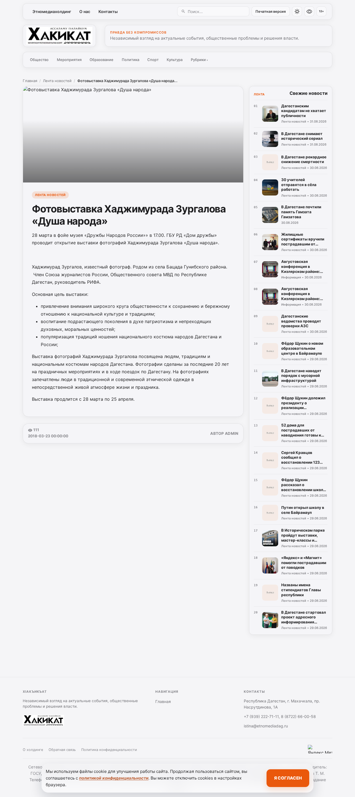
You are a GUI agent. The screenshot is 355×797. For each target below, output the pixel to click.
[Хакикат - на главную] (59, 36)
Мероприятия (69, 59)
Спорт (153, 59)
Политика (130, 59)
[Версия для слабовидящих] (309, 11)
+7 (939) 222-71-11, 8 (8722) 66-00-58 (280, 716)
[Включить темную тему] (297, 11)
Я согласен (288, 778)
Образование (101, 59)
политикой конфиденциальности (113, 778)
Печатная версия (270, 11)
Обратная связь (62, 750)
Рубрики (199, 59)
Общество (39, 59)
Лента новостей (57, 80)
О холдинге (33, 750)
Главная (30, 80)
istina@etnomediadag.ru (266, 726)
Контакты (108, 11)
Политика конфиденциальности (109, 750)
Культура (174, 59)
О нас (84, 11)
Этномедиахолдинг (51, 11)
